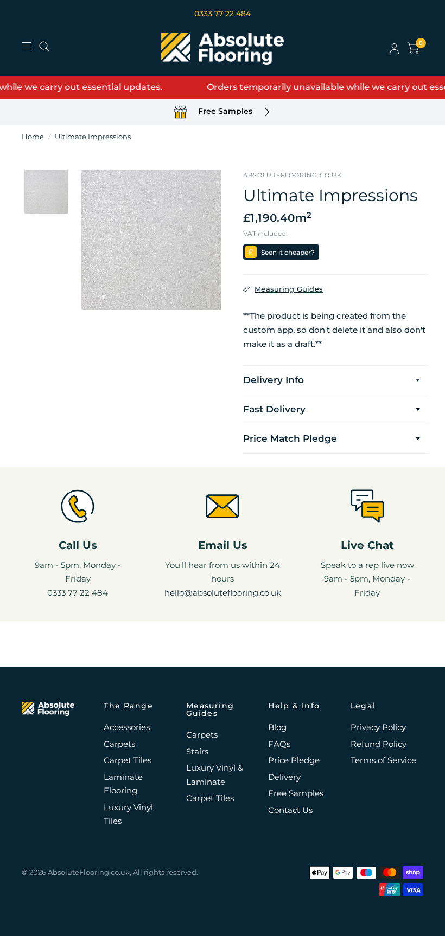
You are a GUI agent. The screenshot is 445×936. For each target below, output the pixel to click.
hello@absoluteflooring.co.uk (222, 593)
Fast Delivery (274, 409)
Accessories (127, 727)
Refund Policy (378, 744)
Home (33, 136)
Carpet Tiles (127, 760)
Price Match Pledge (290, 438)
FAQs (279, 744)
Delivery (284, 777)
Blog (277, 727)
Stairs (197, 751)
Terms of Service (383, 760)
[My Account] (394, 49)
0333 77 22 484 (222, 13)
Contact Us (290, 810)
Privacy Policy (378, 727)
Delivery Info (273, 380)
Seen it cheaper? (288, 252)
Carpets (119, 744)
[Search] (44, 46)
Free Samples (295, 793)
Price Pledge (294, 760)
